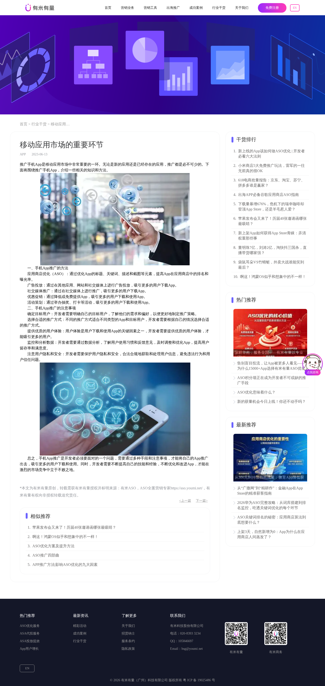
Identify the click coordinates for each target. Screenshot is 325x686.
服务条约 (128, 641)
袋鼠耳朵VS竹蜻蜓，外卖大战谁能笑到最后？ (271, 264)
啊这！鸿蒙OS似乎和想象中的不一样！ (65, 537)
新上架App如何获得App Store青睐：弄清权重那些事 (272, 235)
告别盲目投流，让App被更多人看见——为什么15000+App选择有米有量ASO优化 (271, 365)
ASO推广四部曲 (45, 555)
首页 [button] (108, 8)
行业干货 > (40, 124)
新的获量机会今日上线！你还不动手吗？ (271, 401)
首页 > (25, 124)
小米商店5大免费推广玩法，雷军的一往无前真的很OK (271, 168)
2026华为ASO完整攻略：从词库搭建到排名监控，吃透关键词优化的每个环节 (271, 505)
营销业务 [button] (127, 8)
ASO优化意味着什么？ (256, 392)
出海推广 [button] (173, 8)
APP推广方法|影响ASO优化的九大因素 (65, 565)
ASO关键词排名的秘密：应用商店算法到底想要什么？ (271, 519)
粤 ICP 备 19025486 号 (199, 680)
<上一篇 (185, 500)
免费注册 (272, 8)
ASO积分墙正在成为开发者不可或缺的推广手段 (271, 380)
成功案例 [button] (196, 8)
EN (295, 8)
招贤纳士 (128, 633)
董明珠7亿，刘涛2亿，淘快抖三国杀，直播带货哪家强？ (272, 250)
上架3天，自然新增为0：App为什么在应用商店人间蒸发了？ (271, 534)
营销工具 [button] (150, 8)
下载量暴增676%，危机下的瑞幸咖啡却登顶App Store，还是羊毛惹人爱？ (271, 206)
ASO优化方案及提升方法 (53, 546)
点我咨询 (312, 372)
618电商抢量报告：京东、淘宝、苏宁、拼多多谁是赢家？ (271, 182)
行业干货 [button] (219, 8)
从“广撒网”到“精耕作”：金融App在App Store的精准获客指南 (270, 490)
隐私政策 (128, 648)
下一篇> (202, 500)
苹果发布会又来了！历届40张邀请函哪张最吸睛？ (74, 527)
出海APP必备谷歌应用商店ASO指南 (268, 195)
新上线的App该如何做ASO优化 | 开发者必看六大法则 (271, 153)
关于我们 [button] (241, 8)
